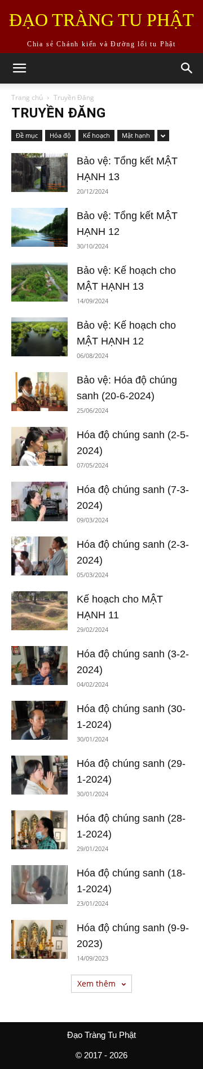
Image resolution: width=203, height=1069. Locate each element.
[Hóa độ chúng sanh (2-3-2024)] (39, 555)
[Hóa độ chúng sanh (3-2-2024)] (39, 665)
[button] (19, 68)
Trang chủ (27, 97)
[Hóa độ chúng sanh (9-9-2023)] (39, 939)
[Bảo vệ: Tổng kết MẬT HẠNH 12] (39, 227)
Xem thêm (97, 983)
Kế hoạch (96, 135)
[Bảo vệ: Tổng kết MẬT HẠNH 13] (39, 172)
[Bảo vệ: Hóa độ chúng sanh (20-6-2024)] (39, 391)
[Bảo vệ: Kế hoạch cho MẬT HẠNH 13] (39, 282)
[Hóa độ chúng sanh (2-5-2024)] (39, 446)
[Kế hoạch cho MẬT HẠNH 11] (39, 610)
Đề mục (27, 135)
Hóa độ (60, 135)
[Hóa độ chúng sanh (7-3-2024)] (39, 501)
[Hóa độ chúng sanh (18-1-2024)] (39, 884)
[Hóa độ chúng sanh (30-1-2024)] (39, 720)
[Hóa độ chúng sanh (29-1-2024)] (39, 775)
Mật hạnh (136, 135)
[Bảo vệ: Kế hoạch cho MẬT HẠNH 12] (39, 336)
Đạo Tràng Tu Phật (101, 1035)
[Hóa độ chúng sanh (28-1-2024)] (39, 829)
